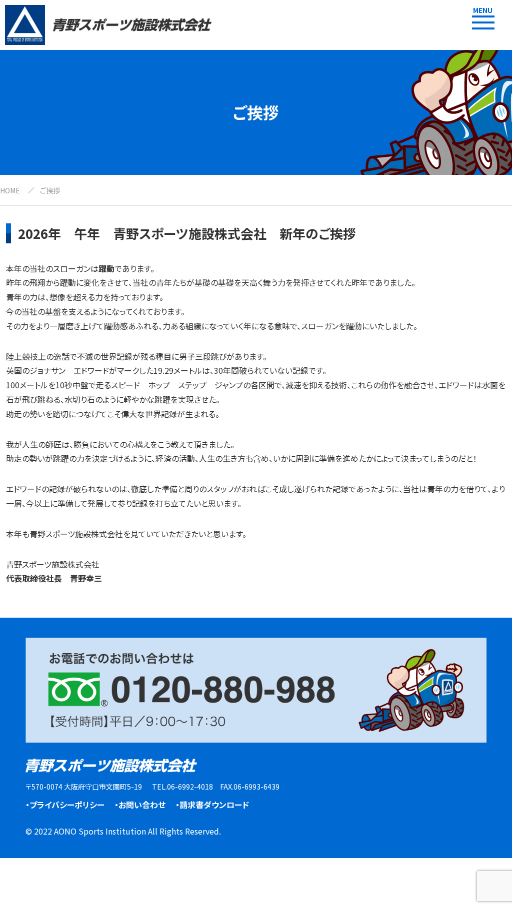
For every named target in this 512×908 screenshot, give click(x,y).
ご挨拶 (50, 190)
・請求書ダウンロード (212, 805)
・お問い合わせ (140, 805)
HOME (10, 190)
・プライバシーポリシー (65, 805)
